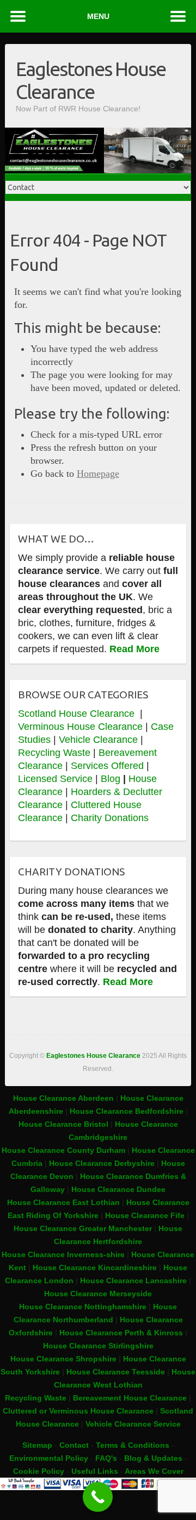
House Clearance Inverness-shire (64, 1254)
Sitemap (37, 1445)
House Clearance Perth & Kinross (121, 1332)
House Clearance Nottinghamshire (82, 1306)
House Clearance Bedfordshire (126, 1111)
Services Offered (107, 765)
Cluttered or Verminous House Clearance (78, 1411)
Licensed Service (55, 778)
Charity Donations (110, 817)
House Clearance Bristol (63, 1124)
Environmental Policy (48, 1458)
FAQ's (106, 1458)
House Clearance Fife (146, 1215)
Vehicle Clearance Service (133, 1424)
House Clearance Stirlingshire (98, 1345)
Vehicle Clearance (98, 739)
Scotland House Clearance (77, 713)
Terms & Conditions (132, 1445)
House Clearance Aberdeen (63, 1098)
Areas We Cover (154, 1471)
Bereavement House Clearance (130, 1397)
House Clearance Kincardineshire (95, 1267)
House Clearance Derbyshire (102, 1163)
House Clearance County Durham (63, 1150)
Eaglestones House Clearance (91, 80)
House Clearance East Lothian (64, 1202)
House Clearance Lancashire (133, 1280)
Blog (110, 778)
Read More (134, 649)
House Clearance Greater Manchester (83, 1228)
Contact (74, 1445)
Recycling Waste (55, 752)
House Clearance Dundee (118, 1189)
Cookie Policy (38, 1471)
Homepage (98, 473)
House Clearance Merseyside (98, 1293)
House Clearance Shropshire (63, 1358)
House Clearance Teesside (115, 1371)
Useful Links (94, 1471)
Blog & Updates (153, 1458)
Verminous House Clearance (81, 726)
